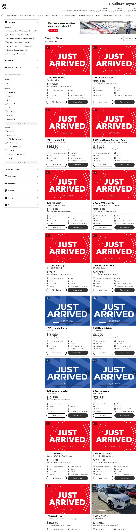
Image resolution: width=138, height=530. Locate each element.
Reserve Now (77, 102)
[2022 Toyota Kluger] (114, 60)
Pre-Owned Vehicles (27, 15)
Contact (128, 15)
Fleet (98, 15)
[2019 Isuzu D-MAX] (114, 436)
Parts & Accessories (68, 15)
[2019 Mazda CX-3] (67, 60)
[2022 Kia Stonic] (114, 373)
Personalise (107, 15)
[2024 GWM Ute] (67, 499)
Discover (118, 15)
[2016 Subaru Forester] (67, 373)
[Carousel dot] (55, 322)
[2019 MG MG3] (114, 499)
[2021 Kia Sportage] (67, 248)
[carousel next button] (87, 310)
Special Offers (43, 15)
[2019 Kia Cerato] (67, 185)
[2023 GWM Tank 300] (114, 185)
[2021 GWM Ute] (67, 436)
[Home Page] (5, 6)
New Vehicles (11, 15)
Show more (21, 123)
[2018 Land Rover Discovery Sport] (114, 122)
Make (7, 79)
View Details (56, 102)
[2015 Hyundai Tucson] (67, 311)
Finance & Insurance (85, 15)
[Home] (2, 15)
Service (54, 15)
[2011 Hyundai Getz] (114, 311)
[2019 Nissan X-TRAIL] (114, 248)
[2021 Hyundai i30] (67, 122)
